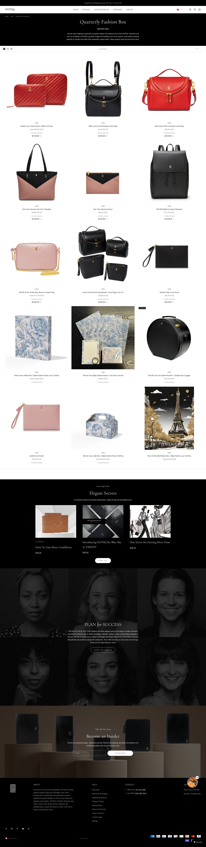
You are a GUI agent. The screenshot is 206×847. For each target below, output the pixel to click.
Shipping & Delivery (99, 797)
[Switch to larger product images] (4, 49)
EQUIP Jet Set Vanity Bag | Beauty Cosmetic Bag (37, 292)
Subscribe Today (103, 29)
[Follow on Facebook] (6, 829)
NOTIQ (36, 123)
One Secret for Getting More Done (150, 542)
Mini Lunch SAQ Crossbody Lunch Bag (169, 126)
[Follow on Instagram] (12, 829)
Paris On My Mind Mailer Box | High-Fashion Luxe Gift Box (169, 456)
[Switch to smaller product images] (8, 49)
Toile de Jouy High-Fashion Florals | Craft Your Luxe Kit (103, 375)
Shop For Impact (103, 650)
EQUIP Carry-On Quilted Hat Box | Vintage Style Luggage (169, 375)
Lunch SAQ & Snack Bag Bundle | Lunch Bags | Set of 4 (103, 292)
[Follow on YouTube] (23, 829)
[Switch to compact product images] (11, 49)
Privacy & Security (99, 809)
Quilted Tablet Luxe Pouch (169, 292)
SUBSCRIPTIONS (101, 9)
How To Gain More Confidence (53, 547)
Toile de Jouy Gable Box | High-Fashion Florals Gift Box (103, 456)
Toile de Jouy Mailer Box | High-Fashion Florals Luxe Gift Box (36, 375)
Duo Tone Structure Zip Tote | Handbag (37, 209)
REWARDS (117, 9)
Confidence (39, 541)
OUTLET (86, 9)
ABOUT (129, 9)
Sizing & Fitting (97, 801)
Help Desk (96, 790)
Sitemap (95, 821)
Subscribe (120, 753)
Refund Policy (97, 805)
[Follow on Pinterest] (17, 829)
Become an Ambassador (192, 794)
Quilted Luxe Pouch (37, 456)
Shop (12, 16)
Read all (38, 553)
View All (103, 560)
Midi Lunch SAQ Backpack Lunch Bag (103, 126)
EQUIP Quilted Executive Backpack (169, 209)
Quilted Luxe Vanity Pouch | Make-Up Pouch (36, 126)
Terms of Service (98, 813)
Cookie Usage (97, 817)
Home (6, 16)
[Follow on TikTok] (28, 829)
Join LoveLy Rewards (191, 790)
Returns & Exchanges (100, 794)
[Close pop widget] (197, 777)
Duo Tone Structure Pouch (103, 209)
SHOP (75, 9)
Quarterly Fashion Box (23, 16)
